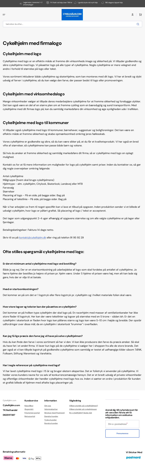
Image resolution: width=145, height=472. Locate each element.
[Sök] (138, 24)
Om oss (47, 406)
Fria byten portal (32, 413)
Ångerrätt (28, 409)
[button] (4, 15)
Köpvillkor (28, 406)
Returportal (29, 416)
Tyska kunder (50, 420)
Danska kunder (51, 416)
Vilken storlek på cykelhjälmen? (83, 406)
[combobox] (72, 24)
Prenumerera (122, 433)
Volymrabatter (51, 409)
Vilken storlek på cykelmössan (83, 409)
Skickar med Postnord (54, 413)
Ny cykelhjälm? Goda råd (80, 413)
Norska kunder (51, 423)
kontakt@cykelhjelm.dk (32, 237)
